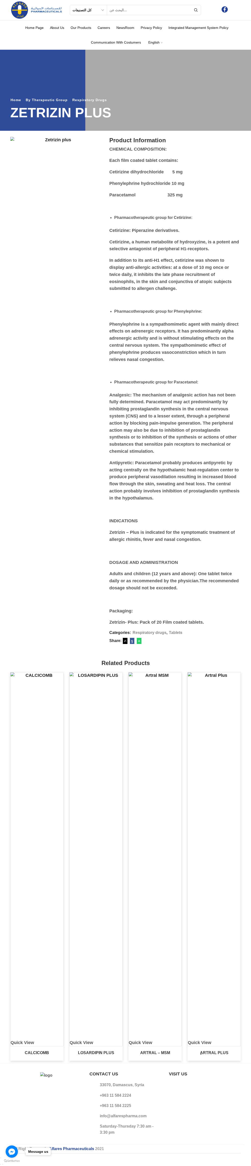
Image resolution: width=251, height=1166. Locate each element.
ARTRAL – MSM (155, 1053)
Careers (104, 28)
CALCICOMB (37, 1053)
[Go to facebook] (12, 1151)
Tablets (175, 633)
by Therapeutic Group (47, 100)
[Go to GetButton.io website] (12, 1161)
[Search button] (196, 10)
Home (16, 100)
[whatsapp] (138, 641)
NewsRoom (125, 28)
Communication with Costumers (116, 42)
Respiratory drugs (89, 100)
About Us (57, 28)
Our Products (81, 28)
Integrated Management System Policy (198, 28)
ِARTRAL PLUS (214, 1053)
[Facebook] (225, 9)
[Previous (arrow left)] (0, 1164)
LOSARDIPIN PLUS (96, 1053)
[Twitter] (125, 641)
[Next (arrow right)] (2, 1164)
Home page (34, 28)
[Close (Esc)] (0, 1157)
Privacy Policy (151, 28)
